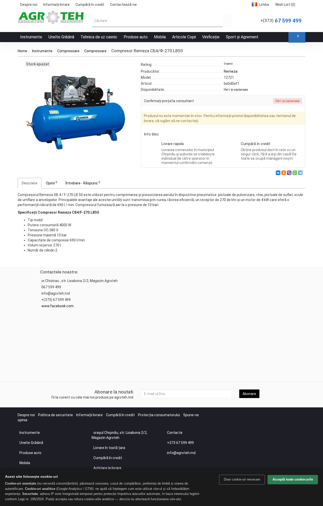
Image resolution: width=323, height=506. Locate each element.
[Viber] (289, 173)
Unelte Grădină (61, 37)
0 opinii (228, 63)
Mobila (160, 37)
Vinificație (211, 37)
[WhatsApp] (294, 173)
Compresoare (68, 51)
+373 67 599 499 (180, 443)
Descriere (29, 183)
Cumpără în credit (89, 5)
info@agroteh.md (181, 453)
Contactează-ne (123, 5)
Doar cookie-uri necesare (242, 479)
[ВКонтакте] (278, 173)
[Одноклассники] (283, 173)
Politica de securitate (55, 415)
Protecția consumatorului (159, 415)
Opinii (51, 183)
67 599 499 (281, 21)
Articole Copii (184, 37)
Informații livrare (56, 5)
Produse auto (136, 37)
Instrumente (31, 37)
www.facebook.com (57, 306)
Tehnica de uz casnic (98, 37)
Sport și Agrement (242, 37)
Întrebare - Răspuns (83, 183)
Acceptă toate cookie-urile (293, 479)
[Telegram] (300, 173)
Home (22, 51)
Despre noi (28, 5)
